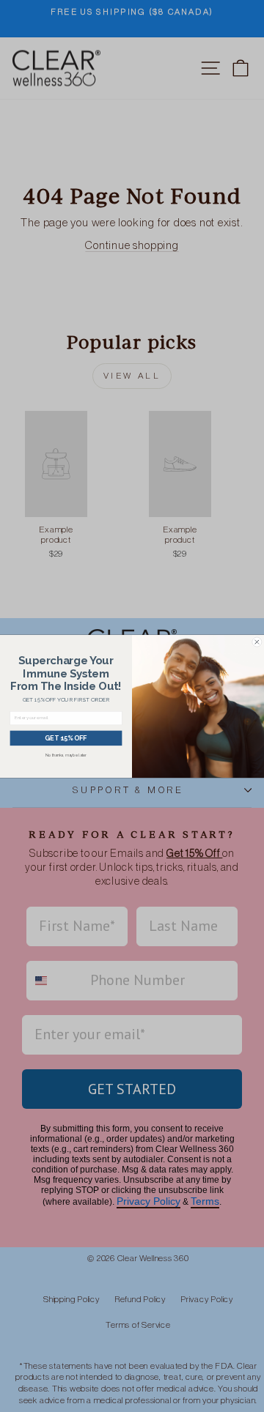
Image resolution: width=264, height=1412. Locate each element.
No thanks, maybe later (66, 755)
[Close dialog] (257, 641)
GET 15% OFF (66, 738)
